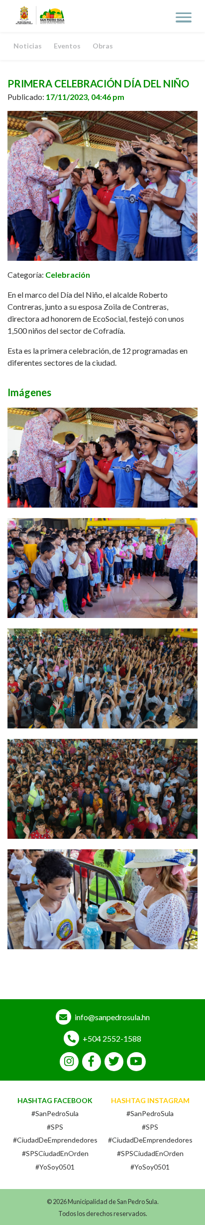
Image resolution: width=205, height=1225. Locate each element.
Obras (103, 45)
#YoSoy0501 (55, 1167)
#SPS (55, 1127)
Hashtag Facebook (55, 1100)
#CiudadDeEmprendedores (55, 1140)
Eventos (67, 45)
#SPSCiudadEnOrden (55, 1153)
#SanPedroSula (55, 1113)
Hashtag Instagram (150, 1100)
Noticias (27, 45)
